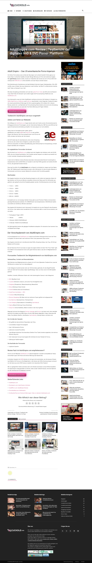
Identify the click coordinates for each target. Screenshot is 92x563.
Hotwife (11, 289)
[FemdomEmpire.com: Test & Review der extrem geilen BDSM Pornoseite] (64, 241)
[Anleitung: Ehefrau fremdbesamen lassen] (38, 500)
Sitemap (77, 561)
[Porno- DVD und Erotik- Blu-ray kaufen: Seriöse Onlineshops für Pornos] (64, 382)
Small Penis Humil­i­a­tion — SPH (17, 292)
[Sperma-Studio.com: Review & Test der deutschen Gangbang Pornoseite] (64, 161)
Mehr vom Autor (22, 419)
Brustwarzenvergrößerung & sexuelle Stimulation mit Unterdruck (22, 500)
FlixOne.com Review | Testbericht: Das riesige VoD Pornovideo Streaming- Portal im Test (32, 435)
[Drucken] (22, 65)
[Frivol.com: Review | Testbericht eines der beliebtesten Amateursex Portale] (64, 362)
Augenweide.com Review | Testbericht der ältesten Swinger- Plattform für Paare (18, 413)
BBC (10, 279)
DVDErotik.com (18, 80)
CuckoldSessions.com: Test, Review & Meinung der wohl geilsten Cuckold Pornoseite (76, 98)
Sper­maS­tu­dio (33, 315)
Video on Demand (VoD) (24, 14)
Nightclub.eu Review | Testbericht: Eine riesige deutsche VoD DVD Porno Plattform (32, 452)
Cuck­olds (11, 281)
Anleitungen (28, 11)
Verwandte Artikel (12, 419)
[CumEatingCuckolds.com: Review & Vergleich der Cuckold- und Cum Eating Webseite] (64, 112)
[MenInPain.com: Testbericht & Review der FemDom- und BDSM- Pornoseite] (64, 248)
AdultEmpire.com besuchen (17, 111)
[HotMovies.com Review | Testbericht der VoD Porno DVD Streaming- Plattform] (50, 427)
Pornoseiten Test (14, 14)
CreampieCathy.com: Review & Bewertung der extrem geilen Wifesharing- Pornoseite (76, 133)
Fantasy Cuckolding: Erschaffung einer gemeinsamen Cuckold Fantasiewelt (48, 413)
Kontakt (82, 561)
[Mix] (32, 65)
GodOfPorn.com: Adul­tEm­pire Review (18, 388)
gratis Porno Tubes (38, 92)
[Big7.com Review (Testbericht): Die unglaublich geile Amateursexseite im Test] (64, 355)
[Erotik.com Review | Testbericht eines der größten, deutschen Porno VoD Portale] (15, 427)
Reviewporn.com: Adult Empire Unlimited (19, 385)
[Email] (19, 65)
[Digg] (38, 65)
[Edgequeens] (72, 421)
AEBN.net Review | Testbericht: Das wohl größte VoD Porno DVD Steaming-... (76, 290)
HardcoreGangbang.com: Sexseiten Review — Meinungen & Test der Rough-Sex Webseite (76, 154)
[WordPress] (74, 531)
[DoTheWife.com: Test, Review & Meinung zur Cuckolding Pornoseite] (64, 212)
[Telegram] (28, 65)
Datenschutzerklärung (68, 561)
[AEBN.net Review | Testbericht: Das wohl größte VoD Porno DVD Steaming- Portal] (15, 444)
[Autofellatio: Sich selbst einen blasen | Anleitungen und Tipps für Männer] (38, 507)
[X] (9, 65)
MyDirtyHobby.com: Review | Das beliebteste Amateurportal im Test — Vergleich (76, 370)
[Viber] (45, 65)
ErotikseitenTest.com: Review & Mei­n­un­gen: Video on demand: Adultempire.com (29, 393)
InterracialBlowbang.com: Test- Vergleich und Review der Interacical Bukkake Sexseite (76, 335)
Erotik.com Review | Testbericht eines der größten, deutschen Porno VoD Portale (15, 435)
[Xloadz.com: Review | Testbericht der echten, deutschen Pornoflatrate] (50, 444)
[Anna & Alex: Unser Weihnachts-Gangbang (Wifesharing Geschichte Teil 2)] (11, 514)
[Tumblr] (25, 65)
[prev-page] (8, 456)
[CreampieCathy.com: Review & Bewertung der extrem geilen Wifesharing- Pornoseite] (64, 133)
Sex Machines (12, 300)
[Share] (66, 531)
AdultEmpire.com (12, 95)
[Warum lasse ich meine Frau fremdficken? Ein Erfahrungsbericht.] (38, 514)
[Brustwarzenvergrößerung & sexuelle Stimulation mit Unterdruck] (11, 500)
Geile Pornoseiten (60, 11)
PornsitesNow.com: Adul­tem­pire (17, 390)
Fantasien (49, 11)
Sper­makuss (35, 302)
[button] (82, 10)
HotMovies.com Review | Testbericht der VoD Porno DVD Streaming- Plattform (49, 435)
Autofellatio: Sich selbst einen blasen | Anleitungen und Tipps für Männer (50, 507)
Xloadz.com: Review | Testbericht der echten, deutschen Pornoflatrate (49, 452)
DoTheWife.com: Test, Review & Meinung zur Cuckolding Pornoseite (76, 212)
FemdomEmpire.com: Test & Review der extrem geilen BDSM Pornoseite (76, 241)
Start (9, 14)
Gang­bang (11, 284)
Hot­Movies (21, 101)
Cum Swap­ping (13, 302)
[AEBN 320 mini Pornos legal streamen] (72, 302)
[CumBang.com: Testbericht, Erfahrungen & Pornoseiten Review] (64, 342)
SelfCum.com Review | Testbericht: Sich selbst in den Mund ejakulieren (76, 105)
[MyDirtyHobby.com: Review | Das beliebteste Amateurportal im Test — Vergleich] (64, 370)
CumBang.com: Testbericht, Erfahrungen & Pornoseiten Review (76, 342)
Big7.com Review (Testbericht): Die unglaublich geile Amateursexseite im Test (76, 355)
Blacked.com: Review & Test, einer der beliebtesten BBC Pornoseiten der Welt (76, 120)
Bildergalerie (39, 11)
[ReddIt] (15, 65)
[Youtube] (78, 531)
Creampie (11, 294)
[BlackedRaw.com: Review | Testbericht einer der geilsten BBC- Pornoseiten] (64, 139)
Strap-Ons (11, 307)
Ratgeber (18, 11)
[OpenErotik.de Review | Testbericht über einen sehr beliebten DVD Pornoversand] (64, 397)
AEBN (9, 101)
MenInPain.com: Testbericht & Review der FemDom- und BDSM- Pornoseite (76, 248)
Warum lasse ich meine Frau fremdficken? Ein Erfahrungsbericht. (49, 514)
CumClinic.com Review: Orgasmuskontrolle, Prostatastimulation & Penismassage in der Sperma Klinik (76, 90)
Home (10, 11)
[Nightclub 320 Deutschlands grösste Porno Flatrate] (72, 174)
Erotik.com (29, 101)
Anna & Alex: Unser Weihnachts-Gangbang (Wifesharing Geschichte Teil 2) (23, 514)
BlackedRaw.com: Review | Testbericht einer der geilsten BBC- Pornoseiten (76, 140)
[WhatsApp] (12, 65)
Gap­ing (11, 305)
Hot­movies (28, 132)
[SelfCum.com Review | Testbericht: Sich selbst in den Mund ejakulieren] (64, 105)
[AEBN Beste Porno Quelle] (72, 79)
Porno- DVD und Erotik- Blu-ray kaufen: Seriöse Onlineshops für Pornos (76, 382)
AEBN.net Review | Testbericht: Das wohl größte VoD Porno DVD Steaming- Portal (15, 452)
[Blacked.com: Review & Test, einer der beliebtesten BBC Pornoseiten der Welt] (64, 120)
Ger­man (39, 311)
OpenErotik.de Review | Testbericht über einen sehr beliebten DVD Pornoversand (76, 397)
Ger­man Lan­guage (29, 311)
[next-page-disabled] (11, 456)
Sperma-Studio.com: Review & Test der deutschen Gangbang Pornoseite (76, 161)
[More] (48, 65)
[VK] (35, 65)
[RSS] (62, 531)
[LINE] (42, 65)
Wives (10, 287)
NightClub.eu (14, 101)
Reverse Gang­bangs (14, 297)
